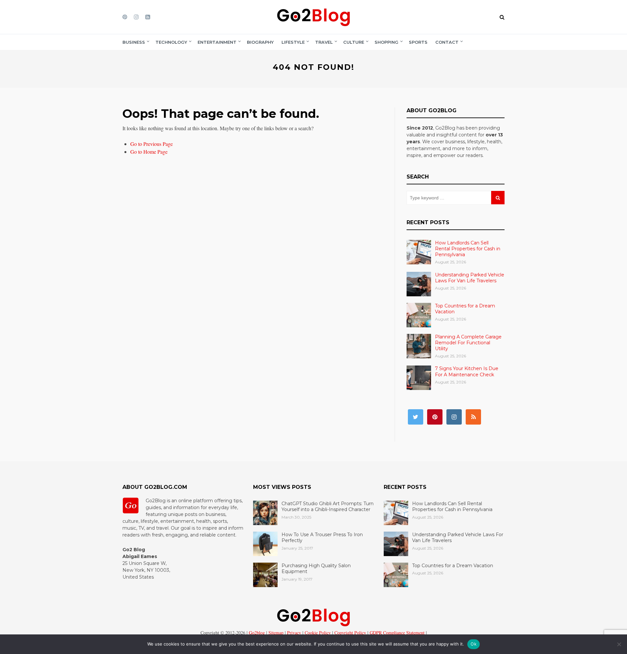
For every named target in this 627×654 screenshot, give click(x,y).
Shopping (386, 42)
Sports (418, 42)
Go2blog (257, 633)
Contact (446, 42)
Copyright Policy (349, 633)
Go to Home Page (149, 151)
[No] (619, 644)
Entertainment (217, 42)
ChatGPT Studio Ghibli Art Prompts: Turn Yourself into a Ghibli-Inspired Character (327, 506)
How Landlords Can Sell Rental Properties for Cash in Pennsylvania (467, 248)
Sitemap (275, 633)
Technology (171, 42)
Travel (324, 42)
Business (133, 42)
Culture (353, 42)
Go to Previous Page (151, 143)
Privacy (293, 633)
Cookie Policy (317, 633)
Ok (473, 643)
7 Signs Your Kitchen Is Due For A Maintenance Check (466, 371)
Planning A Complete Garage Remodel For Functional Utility (468, 342)
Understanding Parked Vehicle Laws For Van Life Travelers (469, 278)
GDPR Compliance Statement (396, 633)
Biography (260, 42)
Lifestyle (293, 42)
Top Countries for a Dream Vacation (452, 565)
